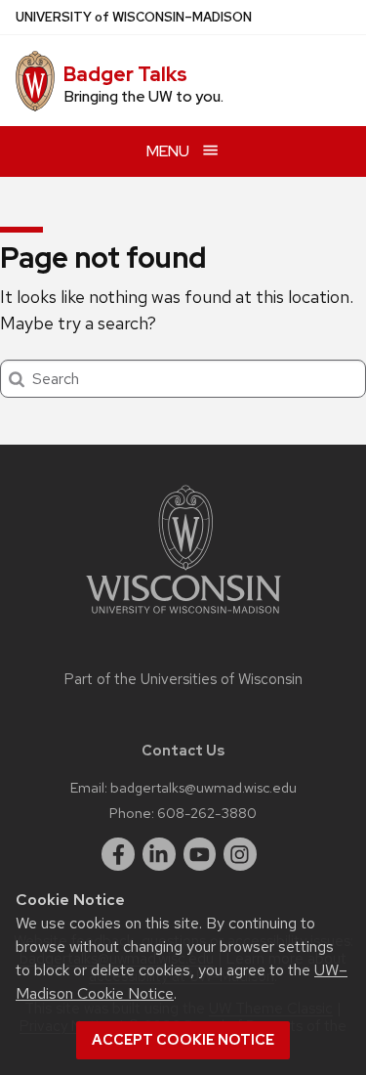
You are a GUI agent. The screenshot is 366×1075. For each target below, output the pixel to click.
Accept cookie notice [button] (183, 1040)
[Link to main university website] (183, 617)
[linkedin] (159, 854)
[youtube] (200, 854)
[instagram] (240, 854)
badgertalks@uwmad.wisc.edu (203, 787)
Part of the (183, 679)
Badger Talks (125, 74)
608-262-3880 (207, 812)
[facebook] (118, 854)
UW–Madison (134, 17)
